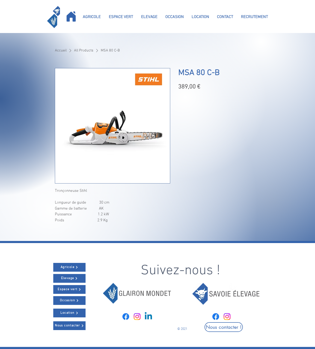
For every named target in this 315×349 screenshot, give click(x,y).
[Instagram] (137, 316)
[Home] (71, 16)
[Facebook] (125, 316)
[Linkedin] (148, 316)
